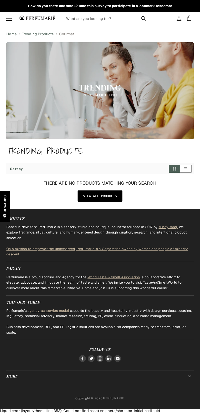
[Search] (143, 18)
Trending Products (38, 34)
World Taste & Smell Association (114, 277)
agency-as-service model (48, 310)
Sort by (16, 169)
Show (5, 206)
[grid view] (174, 169)
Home (11, 34)
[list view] (186, 169)
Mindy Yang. (168, 227)
